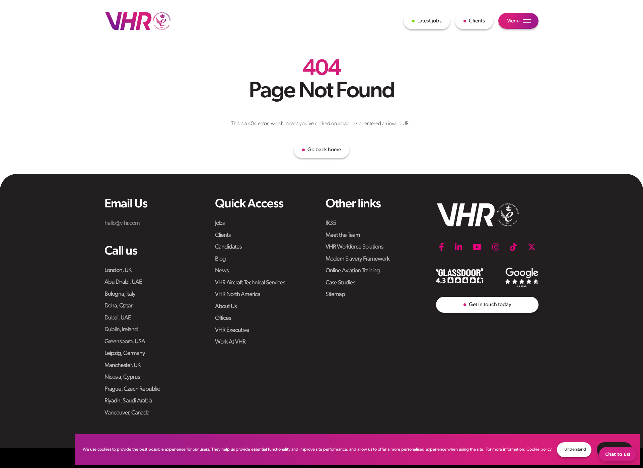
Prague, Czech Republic (132, 389)
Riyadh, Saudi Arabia (128, 401)
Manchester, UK (122, 366)
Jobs (219, 223)
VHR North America (237, 295)
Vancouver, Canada (126, 413)
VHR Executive (232, 330)
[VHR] (137, 21)
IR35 (331, 223)
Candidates (228, 247)
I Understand (574, 449)
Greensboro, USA (124, 342)
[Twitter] (531, 247)
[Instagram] (495, 247)
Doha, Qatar (118, 306)
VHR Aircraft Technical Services (250, 283)
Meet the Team (343, 235)
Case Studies (340, 283)
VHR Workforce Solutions (354, 247)
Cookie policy (539, 449)
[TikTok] (513, 247)
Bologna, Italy (119, 294)
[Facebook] (441, 247)
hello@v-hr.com (122, 223)
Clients (222, 235)
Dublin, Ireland (121, 330)
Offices (223, 318)
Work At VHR (230, 342)
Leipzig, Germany (124, 354)
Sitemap (335, 295)
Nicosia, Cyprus (122, 377)
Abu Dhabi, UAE (123, 282)
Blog (220, 259)
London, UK (117, 271)
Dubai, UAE (117, 318)
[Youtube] (477, 247)
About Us (225, 307)
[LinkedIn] (458, 247)
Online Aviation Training (353, 271)
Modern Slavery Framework (357, 259)
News (221, 271)
